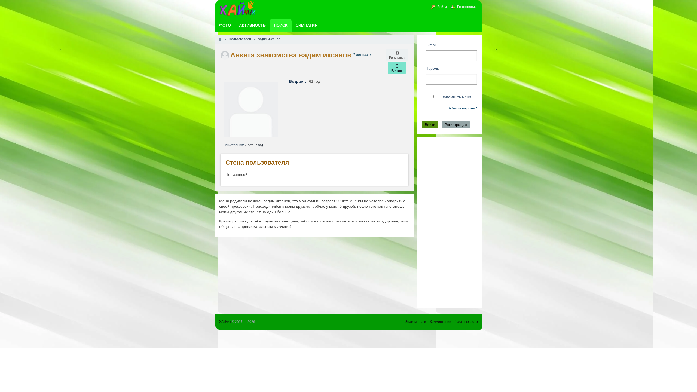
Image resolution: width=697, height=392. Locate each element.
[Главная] (220, 39)
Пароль (432, 68)
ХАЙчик (225, 322)
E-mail (431, 45)
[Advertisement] (449, 222)
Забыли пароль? (462, 108)
